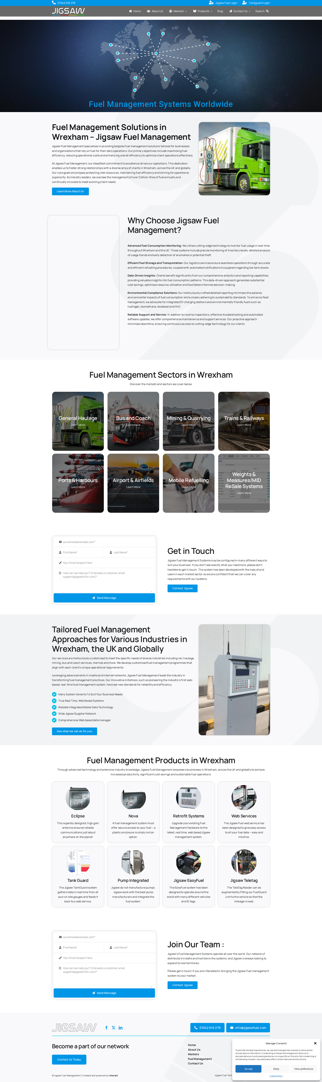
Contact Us (195, 1063)
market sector (194, 574)
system (208, 569)
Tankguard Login (259, 3)
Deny (276, 1068)
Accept (248, 1068)
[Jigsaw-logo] (74, 1022)
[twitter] (113, 1027)
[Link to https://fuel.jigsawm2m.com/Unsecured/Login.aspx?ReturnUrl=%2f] (211, 3)
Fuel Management (200, 1059)
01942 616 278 (66, 3)
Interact (113, 1075)
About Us (194, 1049)
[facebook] (106, 1027)
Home (192, 1045)
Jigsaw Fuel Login (226, 3)
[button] (315, 1043)
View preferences (303, 1068)
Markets (193, 1054)
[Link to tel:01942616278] (54, 3)
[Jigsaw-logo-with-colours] (68, 7)
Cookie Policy (276, 1075)
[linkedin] (120, 1027)
